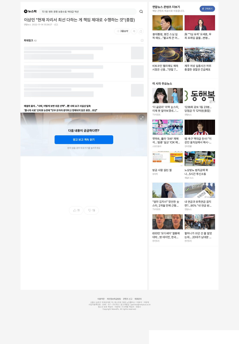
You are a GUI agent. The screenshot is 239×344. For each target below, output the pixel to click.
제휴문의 (138, 299)
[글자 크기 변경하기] (134, 31)
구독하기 (207, 9)
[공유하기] (141, 31)
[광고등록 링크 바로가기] (142, 40)
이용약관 (100, 299)
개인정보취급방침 (114, 299)
